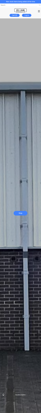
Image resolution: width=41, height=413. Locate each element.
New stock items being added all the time (20, 2)
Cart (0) (14, 15)
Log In (26, 15)
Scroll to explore (20, 395)
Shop (20, 213)
